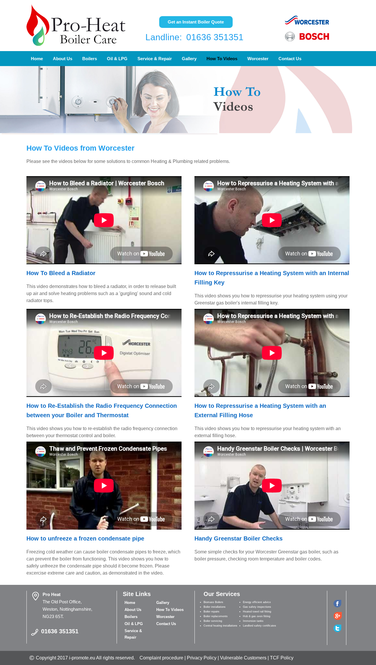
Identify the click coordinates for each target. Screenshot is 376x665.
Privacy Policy (201, 657)
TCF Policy (281, 657)
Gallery (189, 58)
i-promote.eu (82, 657)
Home (37, 58)
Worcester (257, 58)
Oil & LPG (117, 58)
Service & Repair (154, 58)
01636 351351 (215, 37)
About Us (62, 58)
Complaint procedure (161, 657)
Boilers (89, 58)
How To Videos (222, 58)
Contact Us (289, 58)
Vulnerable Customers (243, 657)
